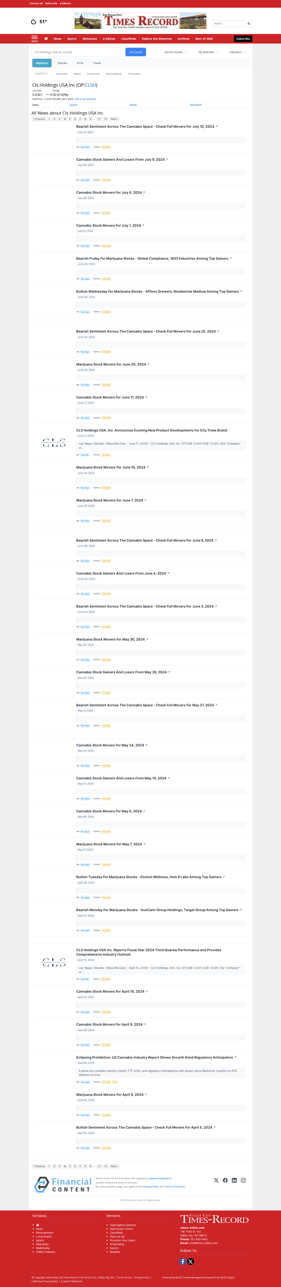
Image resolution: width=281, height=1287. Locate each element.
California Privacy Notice (45, 1281)
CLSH (90, 85)
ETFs (80, 63)
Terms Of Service (175, 1186)
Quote (73, 105)
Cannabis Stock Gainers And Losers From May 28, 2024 (123, 672)
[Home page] (140, 20)
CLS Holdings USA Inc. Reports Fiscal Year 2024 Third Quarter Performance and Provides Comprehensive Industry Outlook (148, 952)
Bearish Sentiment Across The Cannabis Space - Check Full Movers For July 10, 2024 (147, 126)
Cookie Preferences (71, 1281)
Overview (61, 74)
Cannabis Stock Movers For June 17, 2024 (112, 397)
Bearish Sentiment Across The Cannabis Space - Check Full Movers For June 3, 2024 (146, 606)
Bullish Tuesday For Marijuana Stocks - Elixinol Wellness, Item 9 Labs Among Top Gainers (150, 877)
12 (105, 119)
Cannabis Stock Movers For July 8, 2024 (110, 192)
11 (99, 119)
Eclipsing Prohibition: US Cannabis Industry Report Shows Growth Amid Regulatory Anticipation (156, 1057)
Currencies (93, 74)
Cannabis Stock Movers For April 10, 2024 (112, 991)
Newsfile (85, 455)
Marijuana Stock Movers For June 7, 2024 (111, 500)
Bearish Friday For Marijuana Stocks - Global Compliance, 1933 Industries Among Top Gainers (154, 258)
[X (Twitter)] (216, 1184)
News (77, 74)
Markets (42, 63)
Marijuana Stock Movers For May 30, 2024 (112, 639)
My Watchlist (206, 52)
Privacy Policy (151, 1186)
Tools (97, 63)
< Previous (39, 119)
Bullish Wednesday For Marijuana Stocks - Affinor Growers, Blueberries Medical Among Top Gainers (159, 291)
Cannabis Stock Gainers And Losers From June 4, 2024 (123, 573)
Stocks (62, 63)
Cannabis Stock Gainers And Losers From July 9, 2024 (122, 159)
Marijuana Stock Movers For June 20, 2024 (113, 364)
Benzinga (85, 147)
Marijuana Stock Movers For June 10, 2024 (112, 467)
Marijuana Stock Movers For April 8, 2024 (111, 1095)
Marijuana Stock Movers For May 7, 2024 (111, 844)
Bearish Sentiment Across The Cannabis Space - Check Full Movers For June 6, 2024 (146, 540)
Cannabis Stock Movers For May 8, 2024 (110, 811)
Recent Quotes (174, 52)
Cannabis (106, 147)
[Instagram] (243, 1184)
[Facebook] (225, 1184)
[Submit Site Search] (249, 23)
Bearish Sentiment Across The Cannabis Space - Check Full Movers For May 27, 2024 (147, 705)
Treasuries (134, 74)
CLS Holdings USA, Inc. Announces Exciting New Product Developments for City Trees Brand (151, 430)
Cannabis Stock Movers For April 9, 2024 (111, 1024)
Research (195, 105)
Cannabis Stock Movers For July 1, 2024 (110, 225)
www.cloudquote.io (160, 1178)
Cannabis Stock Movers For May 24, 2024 (112, 745)
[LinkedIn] (234, 1184)
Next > (114, 119)
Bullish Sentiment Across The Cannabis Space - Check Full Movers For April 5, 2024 (146, 1127)
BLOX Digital (227, 1277)
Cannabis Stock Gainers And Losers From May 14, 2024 (123, 778)
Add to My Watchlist (85, 99)
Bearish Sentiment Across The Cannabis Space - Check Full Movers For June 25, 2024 (147, 331)
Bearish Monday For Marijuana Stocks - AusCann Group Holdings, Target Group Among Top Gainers (159, 910)
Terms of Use (124, 1277)
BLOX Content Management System (195, 1277)
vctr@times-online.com (203, 1243)
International (114, 74)
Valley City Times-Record (65, 1277)
